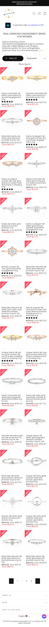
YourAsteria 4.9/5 (36, 25)
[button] (8, 101)
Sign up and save (11, 610)
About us (6, 595)
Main (4, 603)
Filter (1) (13, 58)
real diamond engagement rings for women (22, 44)
